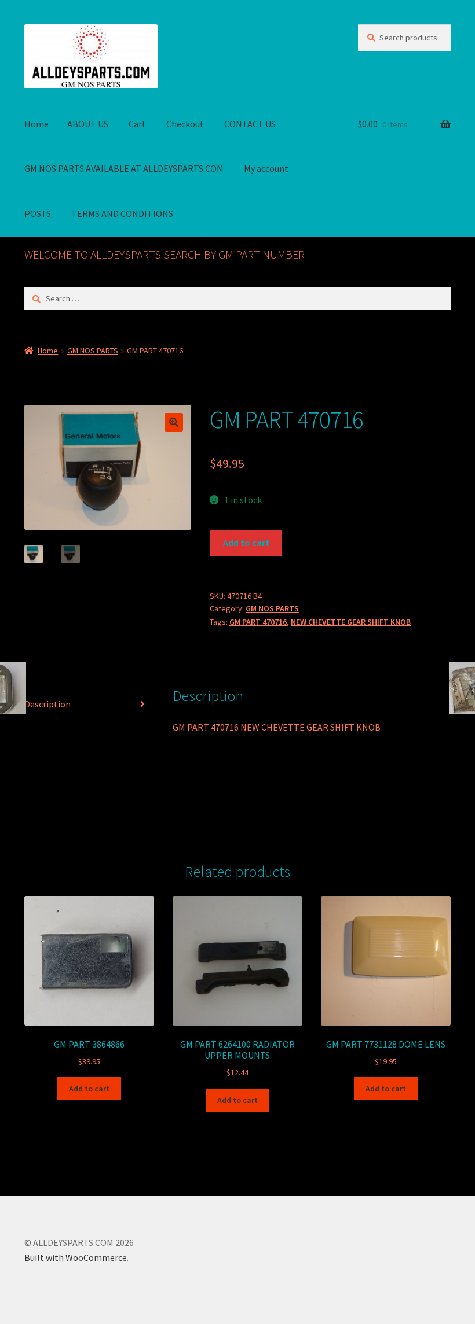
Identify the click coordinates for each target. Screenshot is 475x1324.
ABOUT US (87, 124)
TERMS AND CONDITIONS (122, 213)
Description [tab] (47, 704)
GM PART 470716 (258, 622)
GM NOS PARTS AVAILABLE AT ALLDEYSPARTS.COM (124, 168)
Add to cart (246, 542)
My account (266, 168)
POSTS (37, 213)
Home (36, 124)
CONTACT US (250, 124)
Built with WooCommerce (75, 1257)
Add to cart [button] (89, 1088)
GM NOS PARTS (92, 350)
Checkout (185, 124)
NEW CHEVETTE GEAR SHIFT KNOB (351, 622)
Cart (137, 124)
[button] (174, 422)
